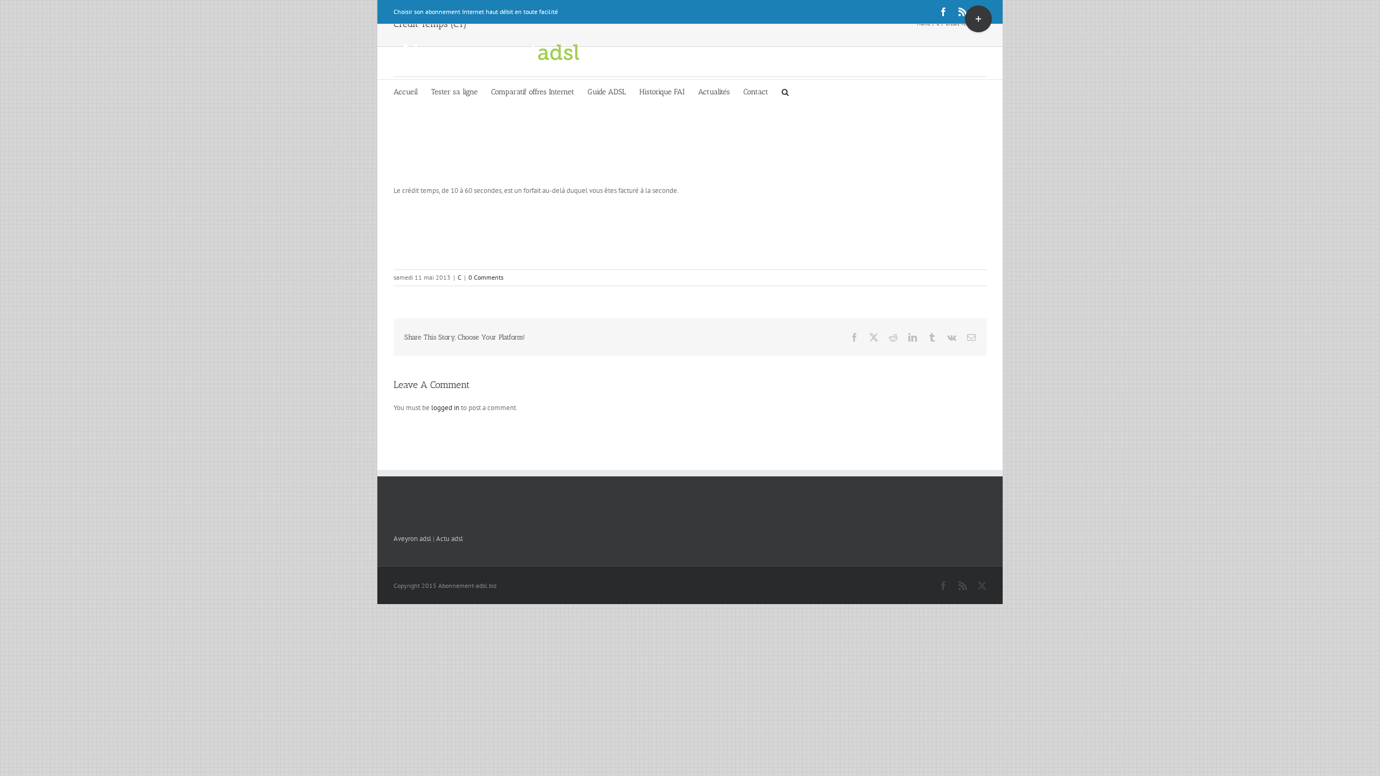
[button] (785, 91)
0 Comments (485, 277)
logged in (445, 407)
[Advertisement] (690, 152)
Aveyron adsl (412, 538)
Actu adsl (449, 538)
